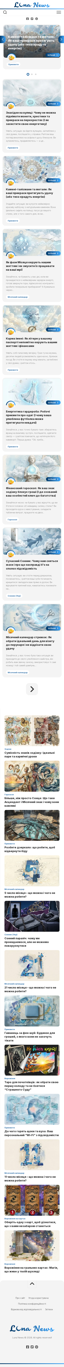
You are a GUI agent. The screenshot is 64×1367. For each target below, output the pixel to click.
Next (61, 39)
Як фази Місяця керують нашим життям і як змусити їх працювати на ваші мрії (30, 266)
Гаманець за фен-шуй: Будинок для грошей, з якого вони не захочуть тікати (29, 1036)
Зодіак (7, 749)
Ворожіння (9, 1078)
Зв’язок (49, 1309)
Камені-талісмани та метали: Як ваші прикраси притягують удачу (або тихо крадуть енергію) (28, 28)
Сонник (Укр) (14, 596)
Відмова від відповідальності (26, 1309)
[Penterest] (36, 19)
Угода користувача (38, 1298)
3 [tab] (35, 74)
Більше (52, 55)
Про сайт (20, 1298)
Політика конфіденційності (32, 1303)
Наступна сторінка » (32, 689)
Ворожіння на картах (14, 1218)
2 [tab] (32, 74)
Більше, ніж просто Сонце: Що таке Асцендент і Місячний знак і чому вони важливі (31, 802)
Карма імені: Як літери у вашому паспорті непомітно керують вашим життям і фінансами (31, 342)
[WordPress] (32, 19)
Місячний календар (18, 297)
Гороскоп (12, 519)
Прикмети (13, 64)
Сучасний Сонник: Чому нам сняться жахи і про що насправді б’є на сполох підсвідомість (32, 564)
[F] (27, 19)
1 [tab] (28, 74)
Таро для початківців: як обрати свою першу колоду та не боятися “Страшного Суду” (31, 1086)
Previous (3, 39)
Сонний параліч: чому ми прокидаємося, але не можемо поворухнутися (26, 942)
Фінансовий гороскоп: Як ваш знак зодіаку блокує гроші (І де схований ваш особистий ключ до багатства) (31, 492)
